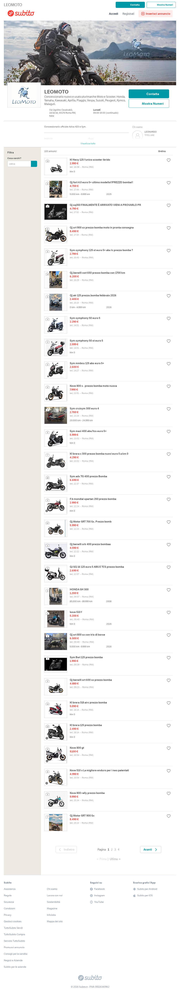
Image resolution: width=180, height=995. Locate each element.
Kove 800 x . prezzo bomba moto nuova (93, 385)
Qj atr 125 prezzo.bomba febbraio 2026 (93, 295)
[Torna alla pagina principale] (27, 13)
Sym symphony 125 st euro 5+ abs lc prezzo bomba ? (101, 250)
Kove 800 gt (77, 747)
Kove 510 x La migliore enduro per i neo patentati (99, 770)
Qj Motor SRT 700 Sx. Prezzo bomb (90, 521)
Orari (90, 138)
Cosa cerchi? (14, 158)
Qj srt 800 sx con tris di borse (87, 634)
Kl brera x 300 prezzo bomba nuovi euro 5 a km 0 (99, 453)
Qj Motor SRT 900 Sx (82, 815)
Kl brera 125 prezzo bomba (86, 725)
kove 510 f (76, 612)
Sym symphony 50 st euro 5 (86, 340)
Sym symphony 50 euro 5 (85, 318)
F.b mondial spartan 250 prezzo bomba (93, 499)
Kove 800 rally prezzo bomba (87, 793)
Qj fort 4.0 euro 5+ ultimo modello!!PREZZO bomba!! (101, 182)
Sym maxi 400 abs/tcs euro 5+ (88, 431)
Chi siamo (137, 127)
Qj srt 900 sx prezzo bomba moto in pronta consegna (102, 227)
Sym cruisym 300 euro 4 (84, 408)
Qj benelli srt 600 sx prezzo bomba (91, 680)
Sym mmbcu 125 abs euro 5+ (87, 363)
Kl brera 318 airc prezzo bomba (88, 702)
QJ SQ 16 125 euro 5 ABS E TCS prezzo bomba (97, 566)
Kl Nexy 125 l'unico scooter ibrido (90, 159)
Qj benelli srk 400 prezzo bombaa (90, 544)
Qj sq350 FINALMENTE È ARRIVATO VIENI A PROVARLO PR (105, 205)
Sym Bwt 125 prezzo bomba (86, 657)
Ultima (114, 859)
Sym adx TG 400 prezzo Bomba (88, 476)
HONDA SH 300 (79, 589)
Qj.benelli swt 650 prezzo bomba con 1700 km (97, 272)
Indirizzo (48, 138)
